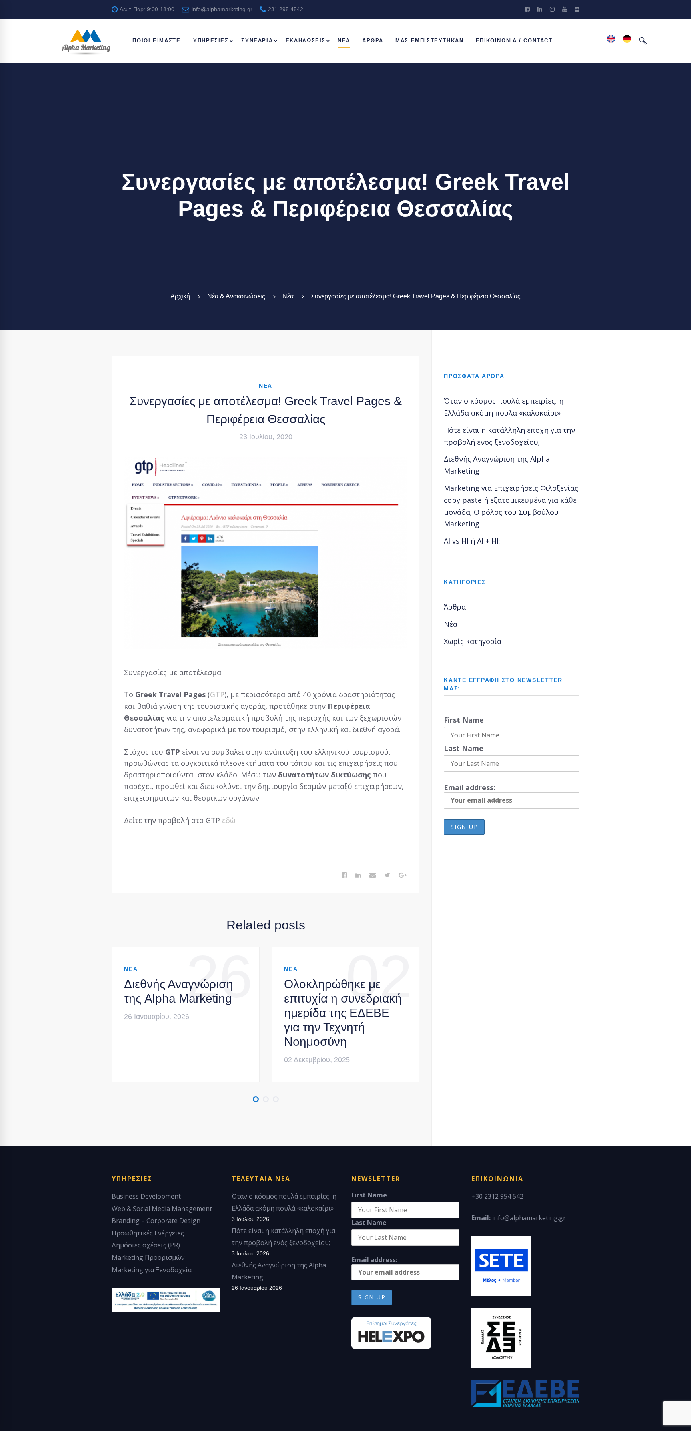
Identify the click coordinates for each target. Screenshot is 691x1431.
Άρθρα (455, 607)
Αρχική (180, 296)
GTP (217, 694)
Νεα (265, 385)
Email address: (469, 787)
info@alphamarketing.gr (221, 9)
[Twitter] (387, 875)
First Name (464, 720)
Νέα (288, 296)
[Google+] (402, 875)
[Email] (372, 875)
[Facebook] (344, 875)
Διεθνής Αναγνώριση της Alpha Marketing (178, 991)
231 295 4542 (284, 9)
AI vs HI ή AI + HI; (472, 541)
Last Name (463, 748)
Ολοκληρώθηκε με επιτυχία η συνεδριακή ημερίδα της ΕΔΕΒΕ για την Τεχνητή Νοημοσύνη (343, 1012)
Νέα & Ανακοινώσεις (236, 296)
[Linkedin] (358, 875)
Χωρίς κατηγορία (472, 641)
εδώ (231, 820)
